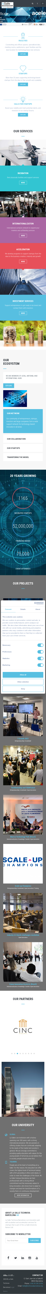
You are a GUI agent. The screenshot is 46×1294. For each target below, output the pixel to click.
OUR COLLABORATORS (16, 439)
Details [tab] (23, 609)
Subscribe (34, 1240)
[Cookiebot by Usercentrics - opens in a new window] (34, 603)
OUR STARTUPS (13, 448)
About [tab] (37, 609)
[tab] (23, 413)
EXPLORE (23, 54)
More (23, 183)
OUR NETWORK (13, 413)
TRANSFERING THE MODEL (18, 457)
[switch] (40, 652)
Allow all (23, 675)
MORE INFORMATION (23, 1195)
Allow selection (23, 682)
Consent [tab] (8, 609)
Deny (23, 689)
